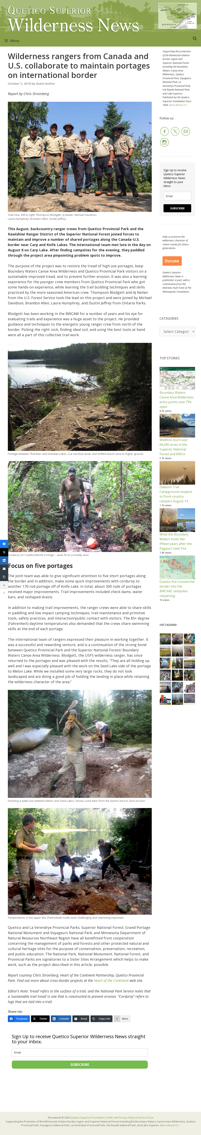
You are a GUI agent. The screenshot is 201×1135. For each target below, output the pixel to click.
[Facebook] (4, 544)
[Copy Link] (4, 577)
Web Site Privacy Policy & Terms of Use (130, 1117)
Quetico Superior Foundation (87, 1117)
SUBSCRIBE (79, 1064)
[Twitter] (4, 552)
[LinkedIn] (4, 560)
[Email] (4, 569)
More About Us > (178, 105)
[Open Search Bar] (195, 38)
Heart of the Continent (111, 980)
